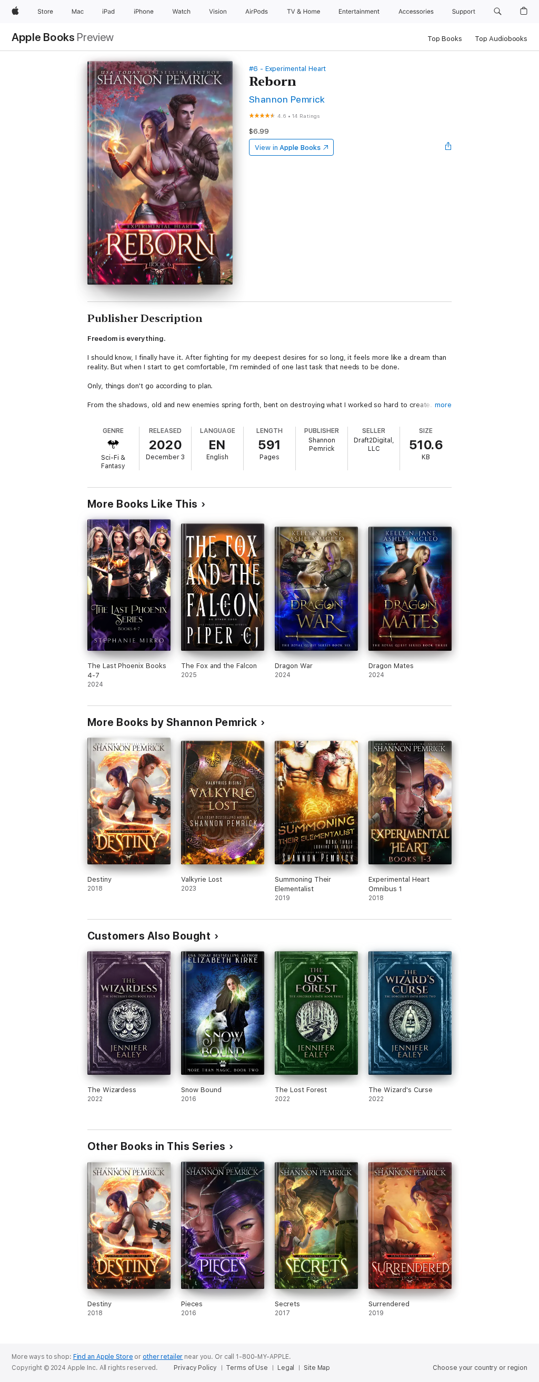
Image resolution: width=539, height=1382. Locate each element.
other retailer (163, 1356)
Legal (285, 1367)
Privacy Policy (195, 1367)
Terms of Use (247, 1367)
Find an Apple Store (103, 1356)
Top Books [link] (444, 39)
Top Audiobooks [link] (501, 39)
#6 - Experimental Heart (287, 69)
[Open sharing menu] (448, 147)
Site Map (317, 1367)
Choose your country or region (480, 1367)
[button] (498, 11)
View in (288, 148)
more (443, 405)
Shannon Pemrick (287, 99)
